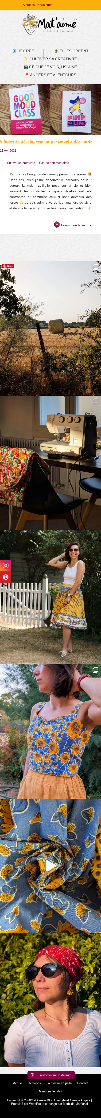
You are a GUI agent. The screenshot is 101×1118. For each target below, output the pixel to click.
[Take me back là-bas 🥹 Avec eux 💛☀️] (50, 328)
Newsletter (44, 5)
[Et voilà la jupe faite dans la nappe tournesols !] (50, 597)
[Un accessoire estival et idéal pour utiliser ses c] (50, 1000)
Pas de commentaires (54, 163)
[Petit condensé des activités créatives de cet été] (50, 463)
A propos (29, 5)
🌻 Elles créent (71, 51)
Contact (82, 1083)
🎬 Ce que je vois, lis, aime (50, 67)
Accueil (18, 1083)
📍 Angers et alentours (50, 75)
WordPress (36, 1104)
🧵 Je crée (23, 51)
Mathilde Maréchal (75, 1104)
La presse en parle (59, 1083)
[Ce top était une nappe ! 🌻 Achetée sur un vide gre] (50, 731)
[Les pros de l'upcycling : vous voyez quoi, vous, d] (50, 866)
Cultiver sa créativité (21, 163)
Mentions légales (50, 1091)
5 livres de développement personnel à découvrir (46, 141)
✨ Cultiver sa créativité (50, 59)
